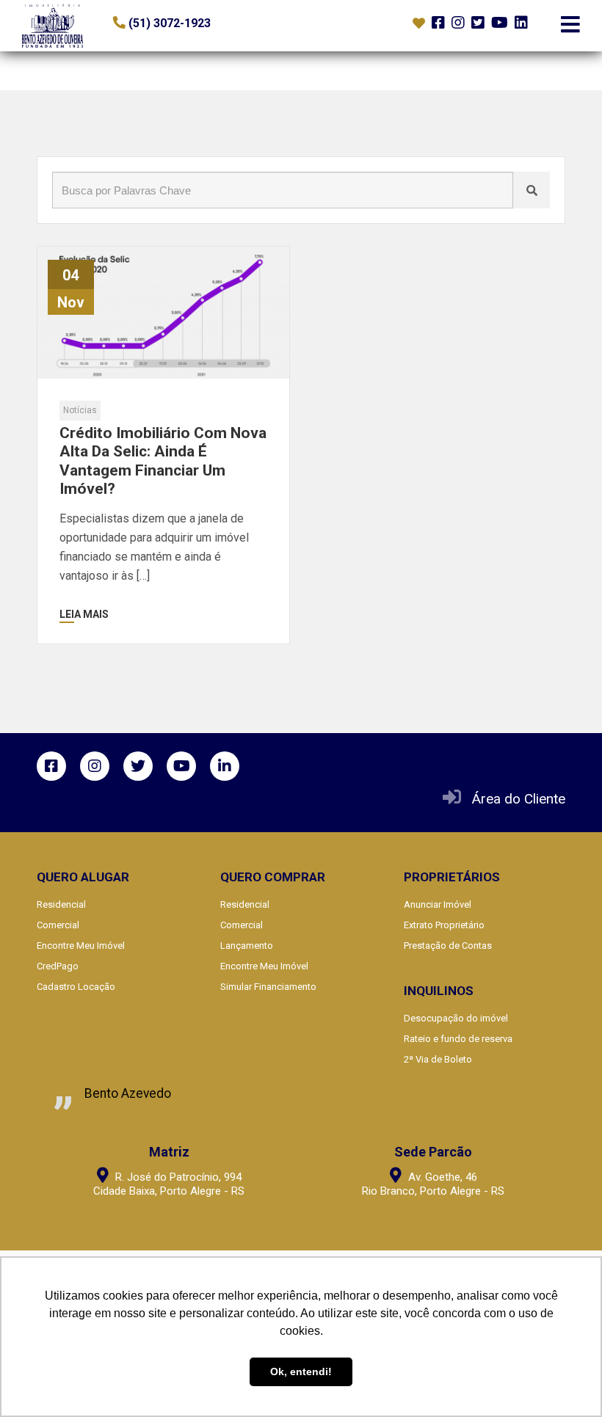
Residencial (61, 904)
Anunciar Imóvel (437, 904)
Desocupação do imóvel (456, 1018)
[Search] (531, 190)
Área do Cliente (518, 798)
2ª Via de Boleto (438, 1059)
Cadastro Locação (76, 986)
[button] (203, 23)
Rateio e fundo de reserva (458, 1038)
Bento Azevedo (127, 1093)
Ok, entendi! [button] (301, 1371)
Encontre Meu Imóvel (81, 945)
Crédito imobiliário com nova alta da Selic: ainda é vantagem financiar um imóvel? (162, 461)
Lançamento (246, 945)
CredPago (58, 966)
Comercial (58, 924)
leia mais (84, 614)
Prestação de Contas (448, 945)
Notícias (80, 410)
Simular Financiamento (268, 986)
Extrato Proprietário (444, 924)
